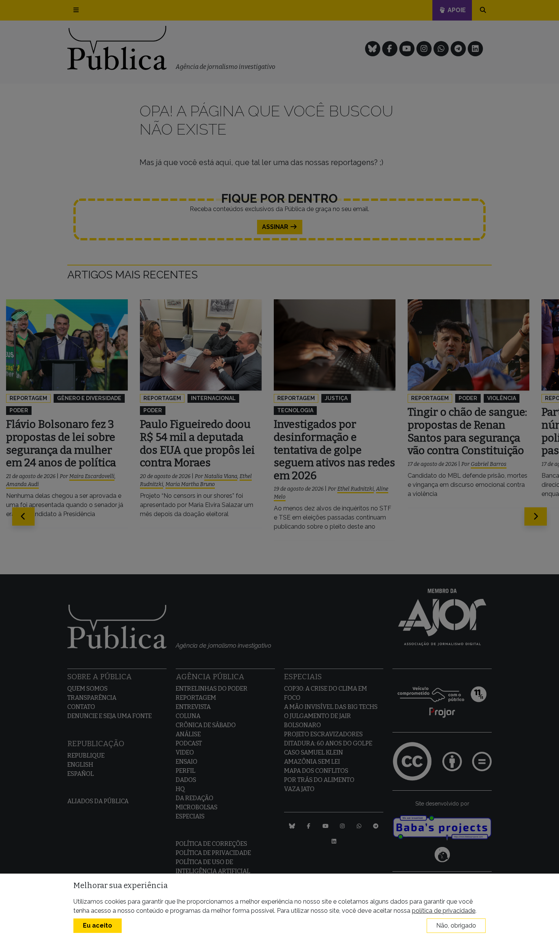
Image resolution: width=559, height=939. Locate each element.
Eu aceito (97, 925)
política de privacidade (443, 910)
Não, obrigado (456, 925)
